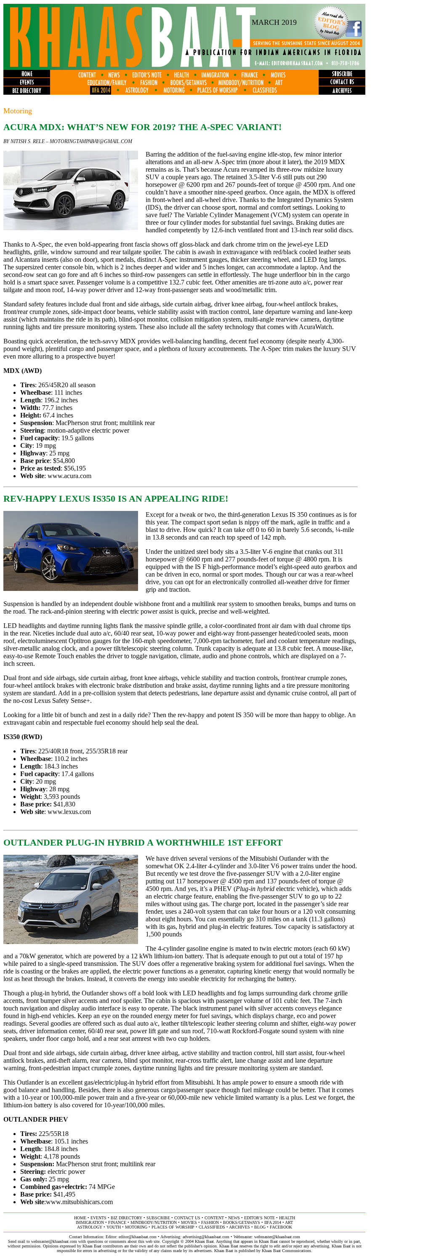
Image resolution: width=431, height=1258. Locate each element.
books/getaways (241, 1222)
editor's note (259, 1217)
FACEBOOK (281, 1227)
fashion (210, 1222)
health (287, 1217)
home (80, 1217)
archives (239, 1227)
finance (117, 1222)
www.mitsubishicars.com (79, 1201)
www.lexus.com (69, 811)
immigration (90, 1222)
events (98, 1217)
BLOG (260, 1227)
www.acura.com (69, 475)
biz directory (126, 1217)
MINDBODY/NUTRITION (153, 1222)
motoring (136, 1227)
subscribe (158, 1217)
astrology (89, 1227)
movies (189, 1222)
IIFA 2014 (272, 1222)
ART (289, 1222)
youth (113, 1227)
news (234, 1217)
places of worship (173, 1227)
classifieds (212, 1227)
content (214, 1217)
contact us (187, 1217)
